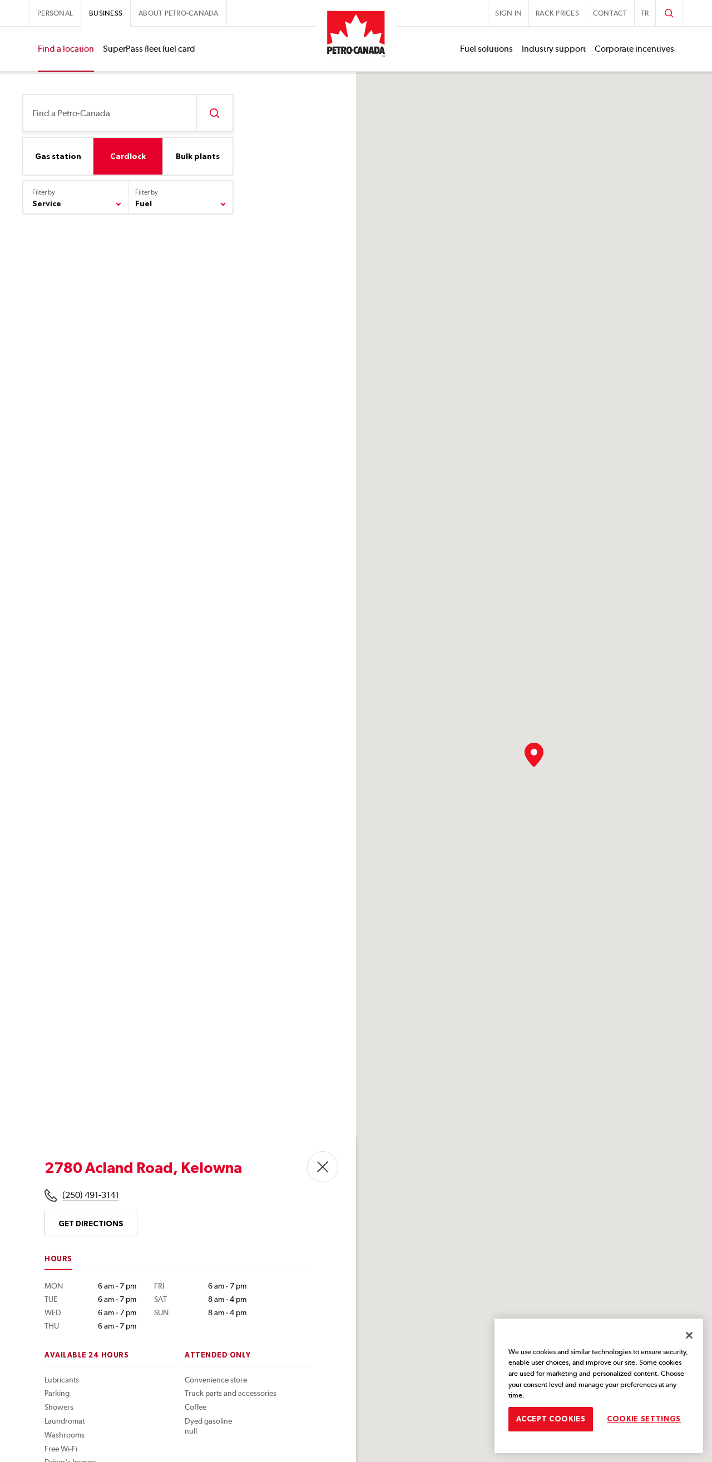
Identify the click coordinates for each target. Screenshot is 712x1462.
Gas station (58, 156)
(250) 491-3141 (90, 1195)
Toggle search (669, 13)
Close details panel (322, 1166)
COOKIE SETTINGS (644, 1418)
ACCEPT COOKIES (551, 1418)
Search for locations (214, 113)
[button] (534, 755)
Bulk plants (198, 156)
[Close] (689, 1335)
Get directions (90, 1223)
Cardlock (128, 156)
